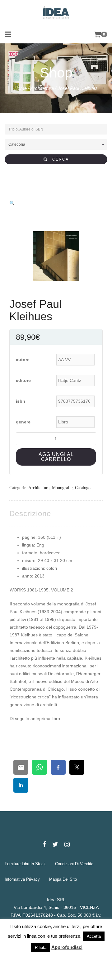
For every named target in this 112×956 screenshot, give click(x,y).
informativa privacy (22, 879)
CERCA (58, 159)
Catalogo (83, 487)
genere (23, 421)
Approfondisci (66, 947)
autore (23, 359)
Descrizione (30, 513)
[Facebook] (44, 844)
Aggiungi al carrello (56, 457)
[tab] (30, 513)
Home (20, 88)
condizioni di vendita (74, 863)
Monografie (62, 487)
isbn (20, 401)
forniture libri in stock (25, 863)
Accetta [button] (94, 936)
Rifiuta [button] (40, 947)
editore (23, 380)
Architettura (42, 88)
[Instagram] (67, 844)
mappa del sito (63, 879)
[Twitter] (55, 844)
